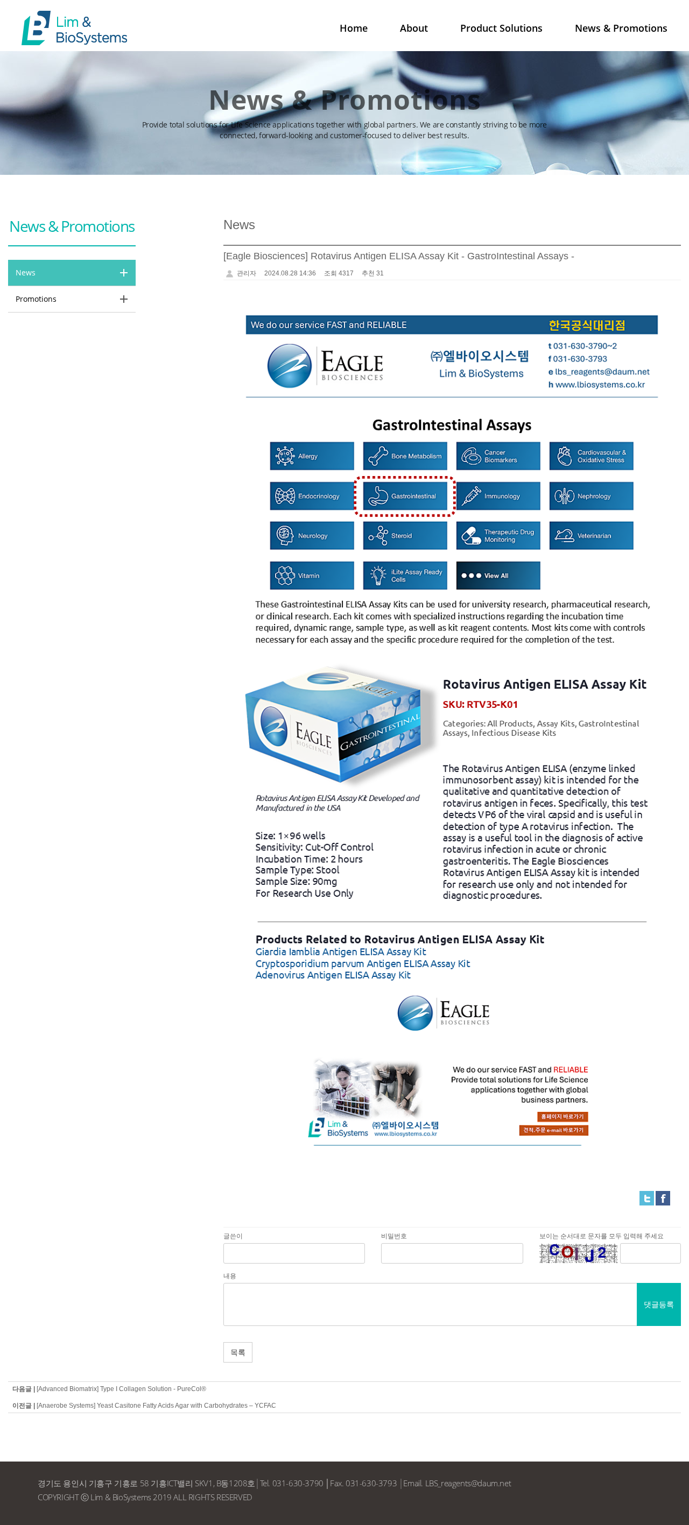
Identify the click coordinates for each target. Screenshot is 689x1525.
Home (354, 28)
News (26, 272)
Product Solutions (501, 28)
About (414, 28)
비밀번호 (394, 1236)
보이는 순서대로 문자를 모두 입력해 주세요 (601, 1236)
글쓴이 (233, 1236)
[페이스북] (663, 1198)
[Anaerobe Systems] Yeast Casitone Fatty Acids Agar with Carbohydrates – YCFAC (156, 1405)
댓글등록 (659, 1304)
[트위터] (646, 1198)
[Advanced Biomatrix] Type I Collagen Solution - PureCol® (121, 1389)
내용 (229, 1276)
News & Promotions (621, 28)
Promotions (36, 299)
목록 (237, 1352)
